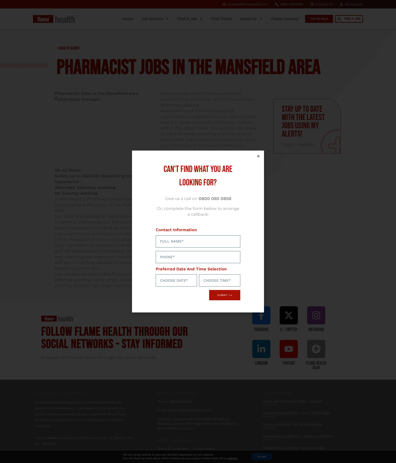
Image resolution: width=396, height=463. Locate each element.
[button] (258, 156)
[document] (198, 231)
